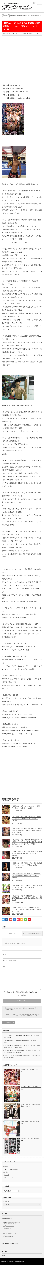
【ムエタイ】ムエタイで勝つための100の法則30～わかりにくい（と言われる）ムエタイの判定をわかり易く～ (23, 1015)
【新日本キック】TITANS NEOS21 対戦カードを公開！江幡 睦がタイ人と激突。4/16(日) (26, 819)
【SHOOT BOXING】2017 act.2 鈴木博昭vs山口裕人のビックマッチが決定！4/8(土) (22, 1008)
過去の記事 (6, 1201)
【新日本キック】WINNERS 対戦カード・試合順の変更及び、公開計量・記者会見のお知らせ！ (27, 898)
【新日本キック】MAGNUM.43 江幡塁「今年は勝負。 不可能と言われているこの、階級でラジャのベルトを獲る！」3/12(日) (27, 842)
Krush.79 (6, 1175)
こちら (14, 1233)
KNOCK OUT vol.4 (9, 1177)
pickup (19, 33)
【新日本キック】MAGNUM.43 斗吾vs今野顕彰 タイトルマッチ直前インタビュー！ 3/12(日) (27, 853)
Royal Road (11, 1261)
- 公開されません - (10, 960)
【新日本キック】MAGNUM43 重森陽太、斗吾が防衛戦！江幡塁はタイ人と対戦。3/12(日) (26, 875)
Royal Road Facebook (10, 1243)
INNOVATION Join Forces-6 (11, 1169)
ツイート (4, 1255)
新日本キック (24, 33)
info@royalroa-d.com (8, 1225)
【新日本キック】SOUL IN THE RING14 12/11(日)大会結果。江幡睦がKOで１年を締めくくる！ (26, 909)
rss (34, 3)
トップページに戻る (8, 1022)
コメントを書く (35, 33)
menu (39, 3)
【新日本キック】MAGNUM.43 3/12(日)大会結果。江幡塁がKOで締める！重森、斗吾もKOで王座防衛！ (27, 830)
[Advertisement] (22, 60)
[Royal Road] (17, 7)
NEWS (8, 14)
